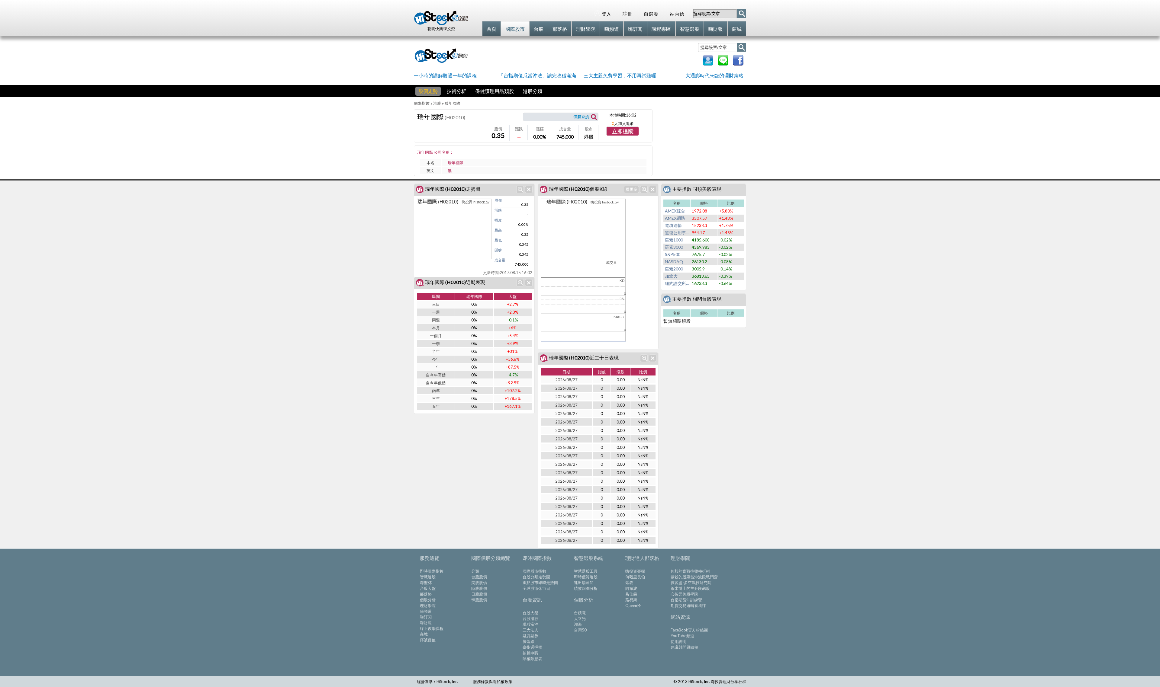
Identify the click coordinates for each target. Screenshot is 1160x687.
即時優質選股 (586, 576)
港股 (437, 103)
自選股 (651, 14)
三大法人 (530, 630)
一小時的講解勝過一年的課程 (445, 75)
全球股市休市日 (536, 588)
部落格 (426, 594)
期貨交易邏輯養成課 (688, 605)
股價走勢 (428, 91)
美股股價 (479, 582)
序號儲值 (428, 639)
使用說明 (678, 641)
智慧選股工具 (586, 571)
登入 (606, 14)
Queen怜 (633, 605)
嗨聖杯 (426, 582)
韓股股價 (479, 599)
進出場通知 (584, 582)
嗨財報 (426, 622)
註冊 (627, 14)
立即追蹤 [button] (622, 132)
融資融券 (530, 635)
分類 (475, 571)
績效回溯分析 (586, 588)
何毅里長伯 (635, 576)
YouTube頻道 (682, 635)
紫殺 (629, 582)
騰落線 (528, 641)
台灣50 (580, 630)
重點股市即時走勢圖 (540, 582)
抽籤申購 (530, 652)
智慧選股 (428, 576)
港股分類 (532, 91)
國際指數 (422, 103)
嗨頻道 (426, 611)
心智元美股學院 (684, 594)
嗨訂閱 (426, 617)
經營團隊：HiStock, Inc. (437, 681)
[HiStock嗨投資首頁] (441, 23)
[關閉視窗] (529, 189)
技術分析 (456, 91)
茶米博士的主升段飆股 (690, 588)
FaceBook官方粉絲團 (689, 630)
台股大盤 (428, 588)
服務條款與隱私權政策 (492, 681)
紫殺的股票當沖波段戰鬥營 (694, 576)
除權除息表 (532, 658)
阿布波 (631, 588)
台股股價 (479, 576)
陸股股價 (479, 588)
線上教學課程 (431, 628)
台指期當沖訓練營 (686, 599)
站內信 (677, 14)
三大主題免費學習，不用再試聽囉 (620, 75)
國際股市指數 (534, 571)
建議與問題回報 (684, 647)
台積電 (580, 612)
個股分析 (428, 599)
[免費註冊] (708, 63)
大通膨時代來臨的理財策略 (714, 75)
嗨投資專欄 (635, 571)
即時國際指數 (431, 571)
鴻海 (578, 624)
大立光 (580, 618)
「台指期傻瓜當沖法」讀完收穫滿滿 (537, 75)
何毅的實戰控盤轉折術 (690, 571)
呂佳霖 (631, 594)
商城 (424, 634)
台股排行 (530, 618)
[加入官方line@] (723, 63)
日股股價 (479, 594)
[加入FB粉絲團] (738, 63)
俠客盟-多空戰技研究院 (691, 582)
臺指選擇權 (532, 647)
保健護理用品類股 (494, 91)
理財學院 (428, 605)
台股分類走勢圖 (536, 576)
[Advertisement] (584, 55)
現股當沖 (530, 624)
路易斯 (631, 599)
